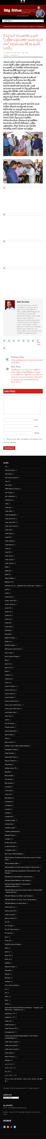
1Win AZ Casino (10, 470)
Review (7, 974)
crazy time (8, 716)
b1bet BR (8, 623)
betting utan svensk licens (13, 649)
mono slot (8, 794)
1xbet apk (8, 507)
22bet (6, 567)
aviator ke (8, 612)
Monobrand (8, 798)
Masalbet (7, 772)
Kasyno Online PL (10, 761)
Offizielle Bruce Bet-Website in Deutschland (18, 877)
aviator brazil (9, 597)
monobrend (8, 802)
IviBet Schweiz (9, 753)
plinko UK (8, 955)
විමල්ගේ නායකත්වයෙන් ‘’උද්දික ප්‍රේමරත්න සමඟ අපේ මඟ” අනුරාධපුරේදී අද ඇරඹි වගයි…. (23, 41)
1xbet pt (7, 548)
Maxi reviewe (9, 775)
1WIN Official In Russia (12, 489)
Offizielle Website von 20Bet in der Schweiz (18, 896)
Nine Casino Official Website (13, 854)
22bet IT (7, 574)
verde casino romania (11, 1049)
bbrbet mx (8, 641)
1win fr (7, 481)
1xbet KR (8, 537)
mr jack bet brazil (10, 846)
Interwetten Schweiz (11, 749)
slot (6, 993)
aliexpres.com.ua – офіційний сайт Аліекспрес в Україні (22, 586)
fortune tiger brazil (10, 731)
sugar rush (8, 1021)
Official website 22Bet (11, 863)
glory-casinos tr (9, 742)
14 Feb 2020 (16, 53)
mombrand (8, 787)
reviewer (7, 981)
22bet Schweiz (9, 578)
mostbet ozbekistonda (12, 831)
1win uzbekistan (10, 496)
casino (7, 682)
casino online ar (10, 694)
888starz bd (8, 582)
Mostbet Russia (10, 835)
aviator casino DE (10, 600)
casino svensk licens (11, 701)
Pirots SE (8, 941)
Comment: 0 (14, 55)
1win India (8, 485)
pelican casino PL (10, 918)
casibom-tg (8, 679)
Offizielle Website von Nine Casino (15, 903)
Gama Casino (9, 735)
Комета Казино (9, 1056)
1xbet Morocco (9, 545)
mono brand (8, 790)
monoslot (7, 809)
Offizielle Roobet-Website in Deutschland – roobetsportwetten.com (18, 885)
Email (36, 426)
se (5, 989)
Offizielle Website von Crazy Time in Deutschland (20, 900)
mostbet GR (8, 817)
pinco (6, 937)
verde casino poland (11, 1045)
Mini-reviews (9, 783)
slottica (7, 1004)
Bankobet (8, 630)
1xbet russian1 (9, 563)
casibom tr (8, 675)
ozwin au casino (10, 914)
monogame (8, 805)
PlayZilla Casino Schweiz (13, 944)
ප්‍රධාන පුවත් (8, 1075)
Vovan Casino (9, 1053)
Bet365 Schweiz (10, 645)
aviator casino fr (10, 604)
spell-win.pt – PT (10, 1013)
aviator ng (8, 619)
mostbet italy (9, 824)
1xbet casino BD (10, 522)
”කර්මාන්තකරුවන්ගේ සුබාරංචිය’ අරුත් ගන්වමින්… (27, 361)
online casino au (10, 907)
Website (36, 433)
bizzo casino (9, 653)
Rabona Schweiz (10, 967)
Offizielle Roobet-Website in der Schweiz (17, 880)
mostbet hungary (10, 820)
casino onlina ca (10, 690)
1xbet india (8, 530)
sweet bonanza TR (10, 1028)
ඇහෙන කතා (9, 1064)
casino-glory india (10, 712)
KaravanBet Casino (11, 757)
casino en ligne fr (10, 686)
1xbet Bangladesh (10, 515)
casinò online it (9, 697)
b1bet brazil (8, 627)
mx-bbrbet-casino (10, 850)
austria (7, 589)
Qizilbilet (7, 963)
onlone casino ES (10, 911)
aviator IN (8, 608)
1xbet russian (9, 559)
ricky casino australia (11, 985)
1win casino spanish (11, 478)
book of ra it (8, 667)
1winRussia (8, 500)
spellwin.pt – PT (10, 1017)
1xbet (6, 504)
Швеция (7, 1060)
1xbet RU (8, 552)
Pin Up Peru (8, 933)
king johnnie (8, 764)
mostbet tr (8, 839)
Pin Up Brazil (9, 926)
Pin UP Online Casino (11, 929)
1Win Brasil (8, 474)
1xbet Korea (8, 533)
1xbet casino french (11, 526)
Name (36, 420)
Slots (6, 996)
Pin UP (7, 922)
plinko (6, 948)
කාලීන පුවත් (8, 1068)
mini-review (8, 779)
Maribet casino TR (10, 768)
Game (7, 738)
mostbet (7, 813)
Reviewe (7, 978)
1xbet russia (8, 556)
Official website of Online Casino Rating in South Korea (22, 867)
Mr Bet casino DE (10, 843)
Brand (6, 671)
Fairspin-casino (9, 727)
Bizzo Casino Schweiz (12, 656)
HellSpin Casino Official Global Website (17, 746)
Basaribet (8, 634)
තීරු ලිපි (7, 1071)
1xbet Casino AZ (10, 519)
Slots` (6, 1000)
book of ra (8, 664)
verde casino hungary (11, 1042)
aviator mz (8, 615)
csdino (7, 720)
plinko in (7, 952)
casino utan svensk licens (13, 705)
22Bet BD (8, 571)
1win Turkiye (9, 492)
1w (6, 466)
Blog (6, 660)
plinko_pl (7, 959)
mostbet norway (10, 828)
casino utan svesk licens (12, 709)
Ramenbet (8, 970)
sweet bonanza (9, 1025)
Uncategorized (9, 1032)
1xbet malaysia (9, 541)
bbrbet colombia (10, 638)
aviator (7, 593)
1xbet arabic (8, 511)
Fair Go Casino (9, 723)
